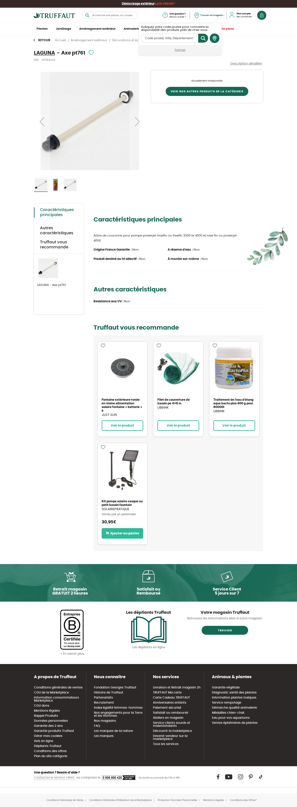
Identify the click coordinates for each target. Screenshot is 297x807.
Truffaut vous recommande (54, 244)
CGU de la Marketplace (51, 692)
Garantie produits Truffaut (54, 730)
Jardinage (63, 28)
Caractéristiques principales (57, 212)
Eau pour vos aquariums (231, 717)
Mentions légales (47, 710)
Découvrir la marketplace (172, 730)
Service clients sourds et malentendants (171, 724)
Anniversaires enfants (169, 702)
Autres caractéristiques (56, 230)
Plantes (42, 28)
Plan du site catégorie (50, 756)
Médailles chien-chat (228, 712)
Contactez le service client (54, 777)
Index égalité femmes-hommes (118, 707)
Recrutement (104, 702)
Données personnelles (51, 720)
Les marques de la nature (113, 730)
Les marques (104, 736)
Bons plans (226, 28)
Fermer (180, 50)
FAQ (97, 725)
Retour (44, 40)
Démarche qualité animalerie (234, 707)
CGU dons (41, 705)
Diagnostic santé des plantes (234, 692)
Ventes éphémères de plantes (235, 722)
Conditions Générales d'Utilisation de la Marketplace (120, 800)
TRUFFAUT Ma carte (167, 692)
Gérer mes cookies (48, 736)
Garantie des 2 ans (48, 725)
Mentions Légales (213, 800)
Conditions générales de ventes (58, 687)
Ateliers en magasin (168, 717)
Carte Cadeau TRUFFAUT (171, 697)
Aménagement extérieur (97, 28)
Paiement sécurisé (167, 707)
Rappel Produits (46, 715)
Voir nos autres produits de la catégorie (207, 91)
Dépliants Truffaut (47, 746)
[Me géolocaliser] (214, 38)
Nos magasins (105, 720)
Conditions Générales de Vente (64, 800)
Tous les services (166, 744)
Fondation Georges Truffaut (115, 687)
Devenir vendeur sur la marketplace (170, 737)
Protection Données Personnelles (177, 800)
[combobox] (110, 15)
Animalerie (132, 28)
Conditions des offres (50, 751)
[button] (42, 121)
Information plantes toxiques (234, 697)
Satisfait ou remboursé (170, 712)
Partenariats (103, 697)
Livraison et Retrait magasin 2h (177, 687)
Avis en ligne (43, 741)
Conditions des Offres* (243, 800)
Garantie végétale (226, 687)
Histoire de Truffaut (108, 692)
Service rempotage (226, 702)
